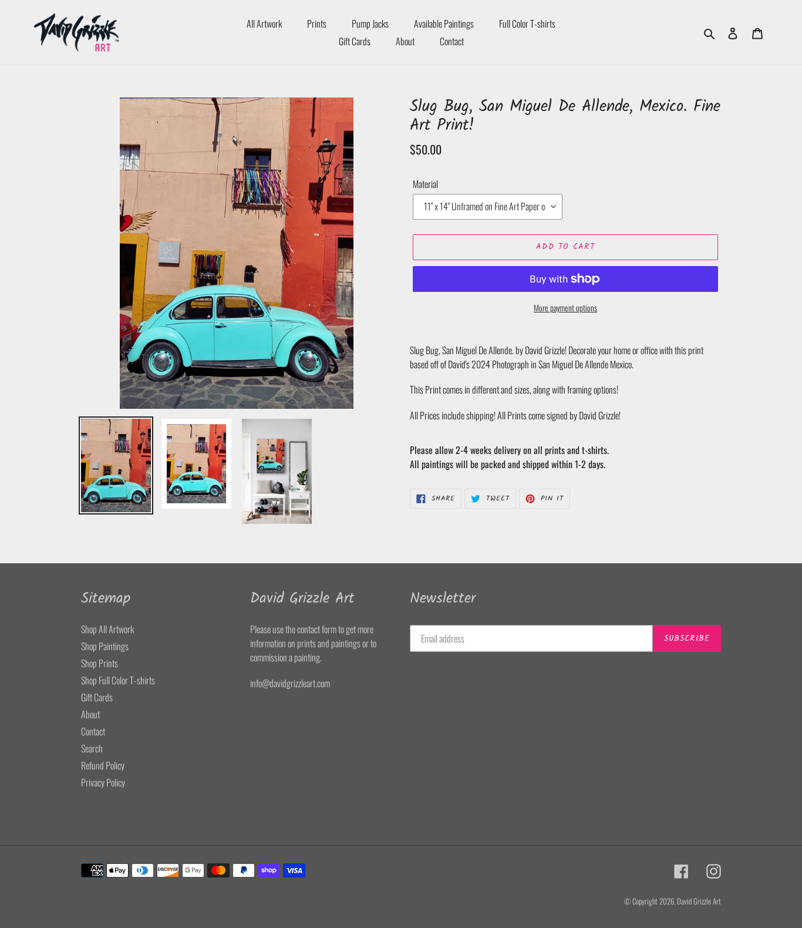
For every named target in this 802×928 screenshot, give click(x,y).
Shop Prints (99, 663)
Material (425, 184)
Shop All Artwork (107, 629)
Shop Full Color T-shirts (118, 680)
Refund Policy (102, 765)
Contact (93, 731)
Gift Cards (97, 697)
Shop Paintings (105, 646)
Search (92, 748)
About (90, 714)
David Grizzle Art (699, 901)
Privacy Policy (103, 782)
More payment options (565, 307)
